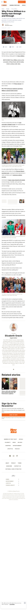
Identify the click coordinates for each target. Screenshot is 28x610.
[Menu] (2, 2)
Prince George (17, 83)
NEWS (14, 442)
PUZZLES (17, 448)
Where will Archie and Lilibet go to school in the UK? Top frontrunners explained (9, 392)
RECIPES (20, 442)
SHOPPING (8, 445)
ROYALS (23, 5)
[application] (13, 37)
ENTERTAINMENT (17, 445)
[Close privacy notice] (25, 603)
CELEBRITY (8, 442)
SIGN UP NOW (13, 415)
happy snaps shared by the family (16, 180)
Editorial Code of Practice (13, 469)
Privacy (13, 463)
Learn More (12, 604)
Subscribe (9, 466)
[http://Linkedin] (13, 369)
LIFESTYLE (10, 448)
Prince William (14, 8)
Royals (7, 8)
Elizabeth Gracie (8, 25)
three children (21, 56)
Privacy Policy (19, 417)
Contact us (17, 466)
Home (3, 8)
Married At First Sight (15, 5)
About (7, 463)
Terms (19, 463)
